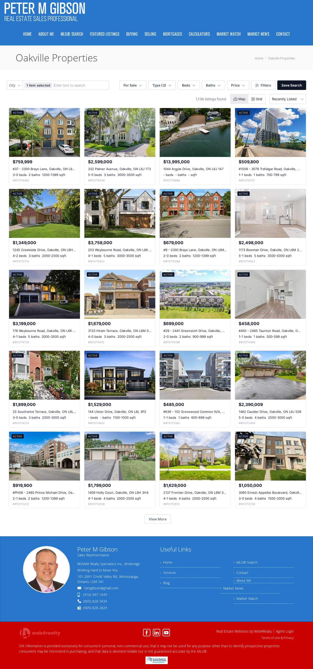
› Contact (241, 572)
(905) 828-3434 (95, 601)
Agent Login (285, 631)
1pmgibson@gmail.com (100, 588)
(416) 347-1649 (95, 594)
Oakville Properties (281, 58)
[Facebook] (146, 632)
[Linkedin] (156, 632)
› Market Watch (246, 598)
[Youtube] (166, 632)
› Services (168, 572)
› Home (166, 562)
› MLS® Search (245, 562)
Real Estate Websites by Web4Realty (244, 631)
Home (259, 58)
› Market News (232, 588)
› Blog (165, 583)
